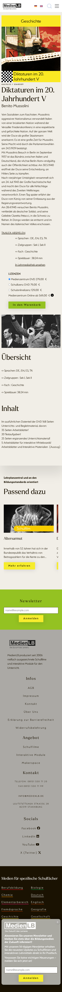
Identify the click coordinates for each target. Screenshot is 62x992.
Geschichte (10, 916)
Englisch (37, 902)
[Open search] (49, 6)
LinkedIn (29, 836)
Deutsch (37, 894)
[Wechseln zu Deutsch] (36, 6)
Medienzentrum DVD (29, 279)
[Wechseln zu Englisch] (41, 6)
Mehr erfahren (19, 565)
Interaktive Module (31, 754)
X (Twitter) (28, 852)
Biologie (37, 887)
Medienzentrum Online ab (29, 295)
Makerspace (31, 762)
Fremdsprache (12, 909)
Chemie (7, 894)
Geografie (38, 909)
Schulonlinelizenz (26, 290)
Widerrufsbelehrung (31, 727)
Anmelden (31, 618)
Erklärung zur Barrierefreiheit (31, 719)
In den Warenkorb (27, 304)
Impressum (31, 695)
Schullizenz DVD (25, 284)
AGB (31, 687)
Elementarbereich (15, 902)
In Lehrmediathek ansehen (30, 264)
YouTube (28, 844)
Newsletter (31, 601)
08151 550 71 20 (37, 781)
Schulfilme (31, 746)
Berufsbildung (12, 887)
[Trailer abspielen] (31, 331)
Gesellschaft (40, 916)
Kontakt (31, 703)
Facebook (29, 828)
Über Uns (31, 711)
